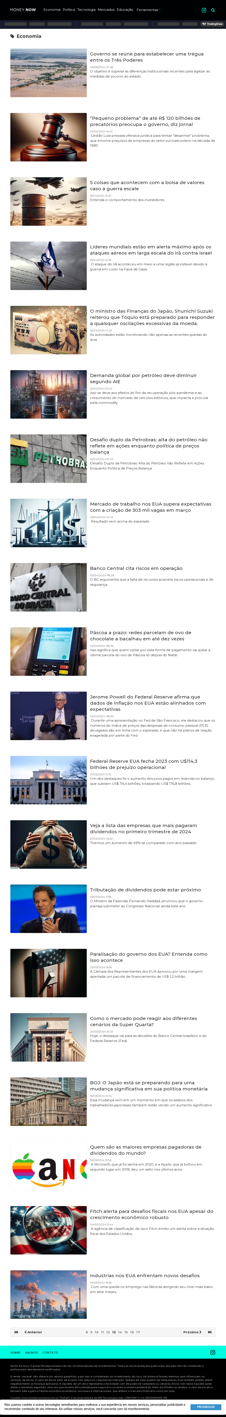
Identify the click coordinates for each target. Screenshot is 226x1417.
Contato (50, 1352)
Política (69, 9)
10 (97, 1332)
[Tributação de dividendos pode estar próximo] (48, 909)
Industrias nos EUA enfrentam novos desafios (145, 1275)
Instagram (204, 10)
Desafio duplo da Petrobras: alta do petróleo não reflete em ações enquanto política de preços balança (148, 446)
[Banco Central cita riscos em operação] (48, 587)
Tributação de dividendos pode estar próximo (145, 889)
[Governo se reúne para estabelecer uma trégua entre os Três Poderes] (48, 73)
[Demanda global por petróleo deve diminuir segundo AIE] (48, 394)
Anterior (34, 1332)
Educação (125, 9)
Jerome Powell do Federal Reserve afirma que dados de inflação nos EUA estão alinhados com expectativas (148, 703)
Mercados (106, 9)
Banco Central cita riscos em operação (136, 568)
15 (126, 1332)
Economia (51, 9)
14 (120, 1332)
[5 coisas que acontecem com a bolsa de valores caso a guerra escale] (48, 201)
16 (132, 1332)
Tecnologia (86, 9)
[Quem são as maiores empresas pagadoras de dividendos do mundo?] (48, 1166)
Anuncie (31, 1352)
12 (108, 1332)
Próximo (191, 1332)
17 (138, 1332)
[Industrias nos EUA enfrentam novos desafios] (48, 1294)
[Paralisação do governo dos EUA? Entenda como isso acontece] (48, 973)
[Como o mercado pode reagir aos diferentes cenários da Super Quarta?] (48, 1037)
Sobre (15, 1352)
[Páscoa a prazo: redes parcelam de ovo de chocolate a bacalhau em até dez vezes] (48, 651)
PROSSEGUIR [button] (206, 1407)
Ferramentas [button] (147, 10)
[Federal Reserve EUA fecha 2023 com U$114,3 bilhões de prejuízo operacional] (48, 780)
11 (102, 1332)
